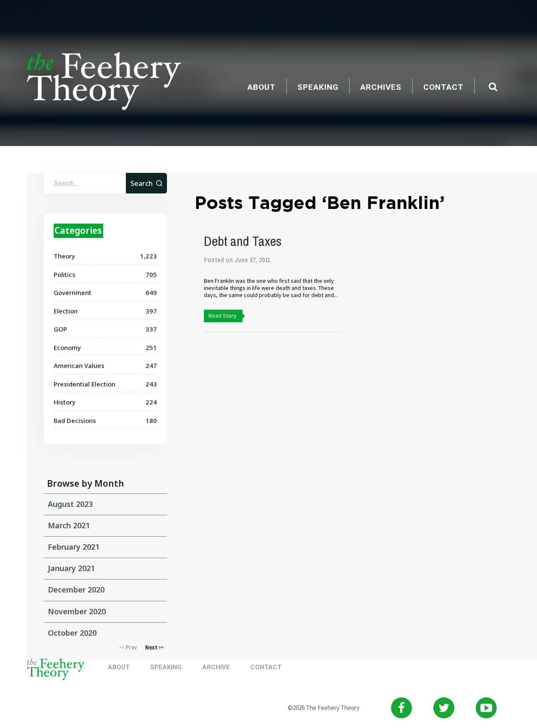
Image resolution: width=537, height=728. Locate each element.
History (65, 402)
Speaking (318, 87)
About (262, 87)
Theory (64, 256)
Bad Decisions (75, 420)
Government (72, 292)
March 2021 (69, 525)
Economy (67, 347)
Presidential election (84, 384)
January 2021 (71, 568)
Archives (380, 87)
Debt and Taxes (243, 241)
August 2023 (70, 504)
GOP (60, 329)
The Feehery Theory (104, 82)
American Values (79, 365)
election (66, 311)
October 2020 (72, 633)
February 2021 (73, 547)
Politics (65, 274)
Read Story (223, 315)
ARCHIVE (216, 667)
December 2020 (76, 589)
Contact (443, 87)
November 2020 (77, 611)
